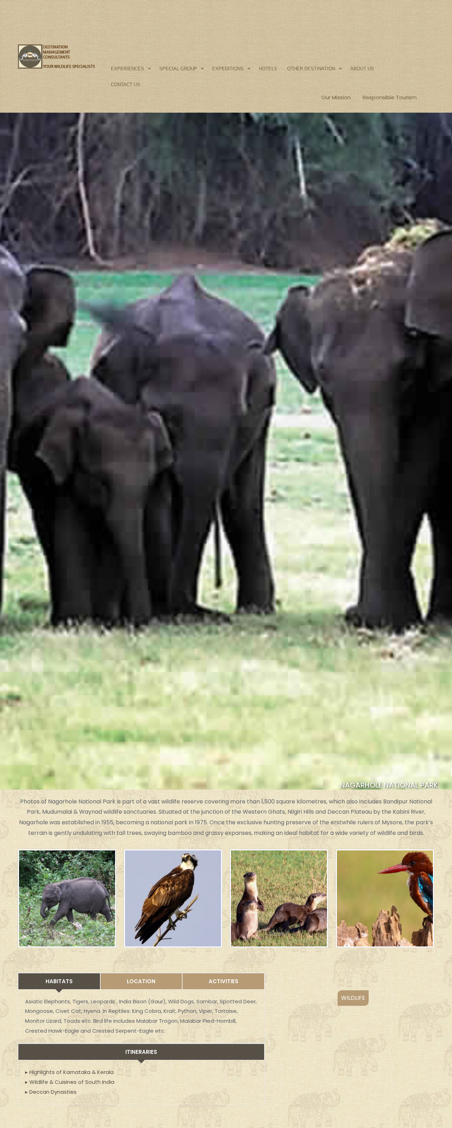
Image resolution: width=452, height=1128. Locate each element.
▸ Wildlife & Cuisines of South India (69, 1082)
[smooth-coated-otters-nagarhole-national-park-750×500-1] (279, 898)
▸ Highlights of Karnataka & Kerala (69, 1072)
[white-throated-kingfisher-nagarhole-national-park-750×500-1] (384, 898)
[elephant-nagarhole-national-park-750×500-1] (67, 898)
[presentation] (295, 1079)
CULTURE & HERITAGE (352, 998)
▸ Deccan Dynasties (51, 1092)
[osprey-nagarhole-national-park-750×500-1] (173, 898)
